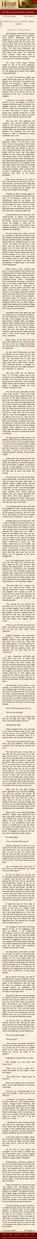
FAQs (10, 1234)
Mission (4, 1234)
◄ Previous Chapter (9, 16)
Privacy (26, 1234)
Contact (32, 1234)
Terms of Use (18, 1234)
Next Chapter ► (29, 16)
